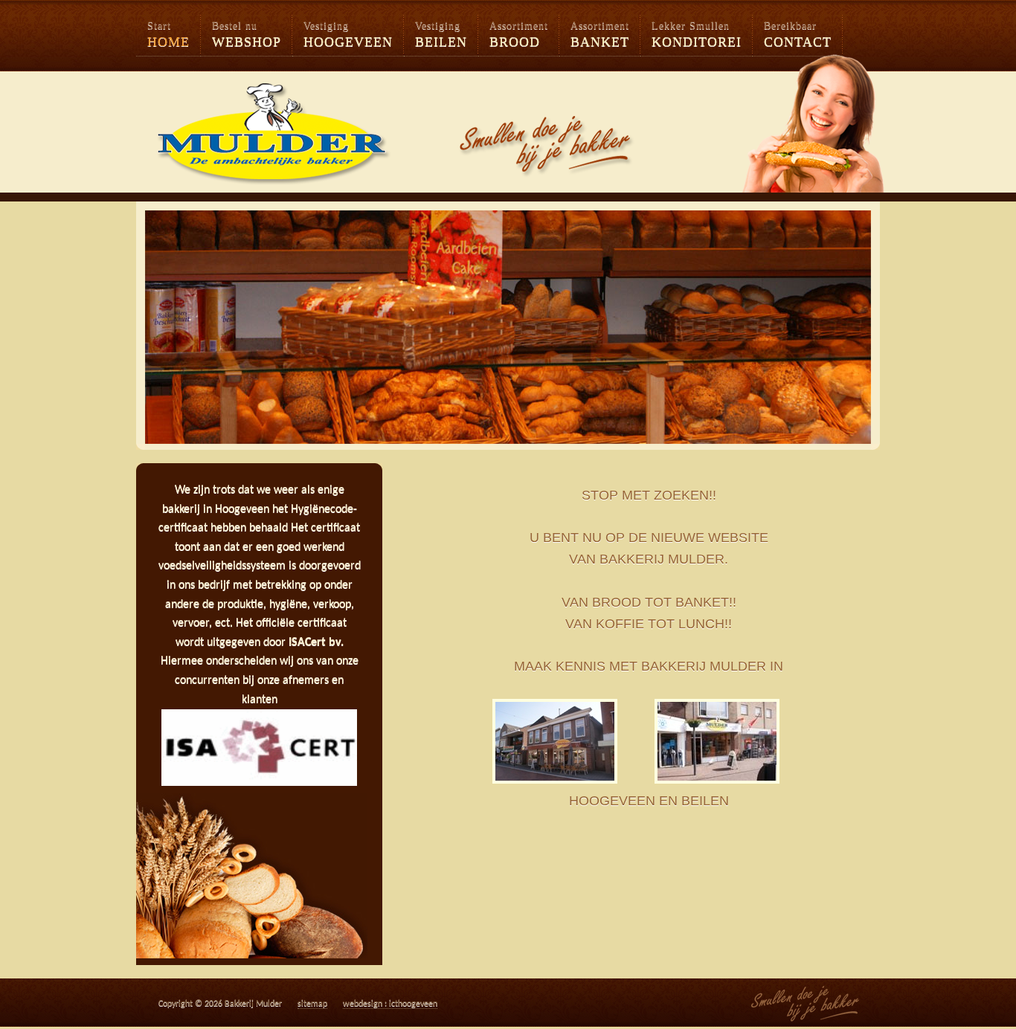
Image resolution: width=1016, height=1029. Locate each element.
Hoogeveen (348, 34)
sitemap (312, 1003)
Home (168, 34)
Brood (518, 34)
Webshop (246, 34)
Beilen (441, 34)
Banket (599, 34)
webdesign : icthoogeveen (390, 1003)
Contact (798, 34)
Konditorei (697, 34)
